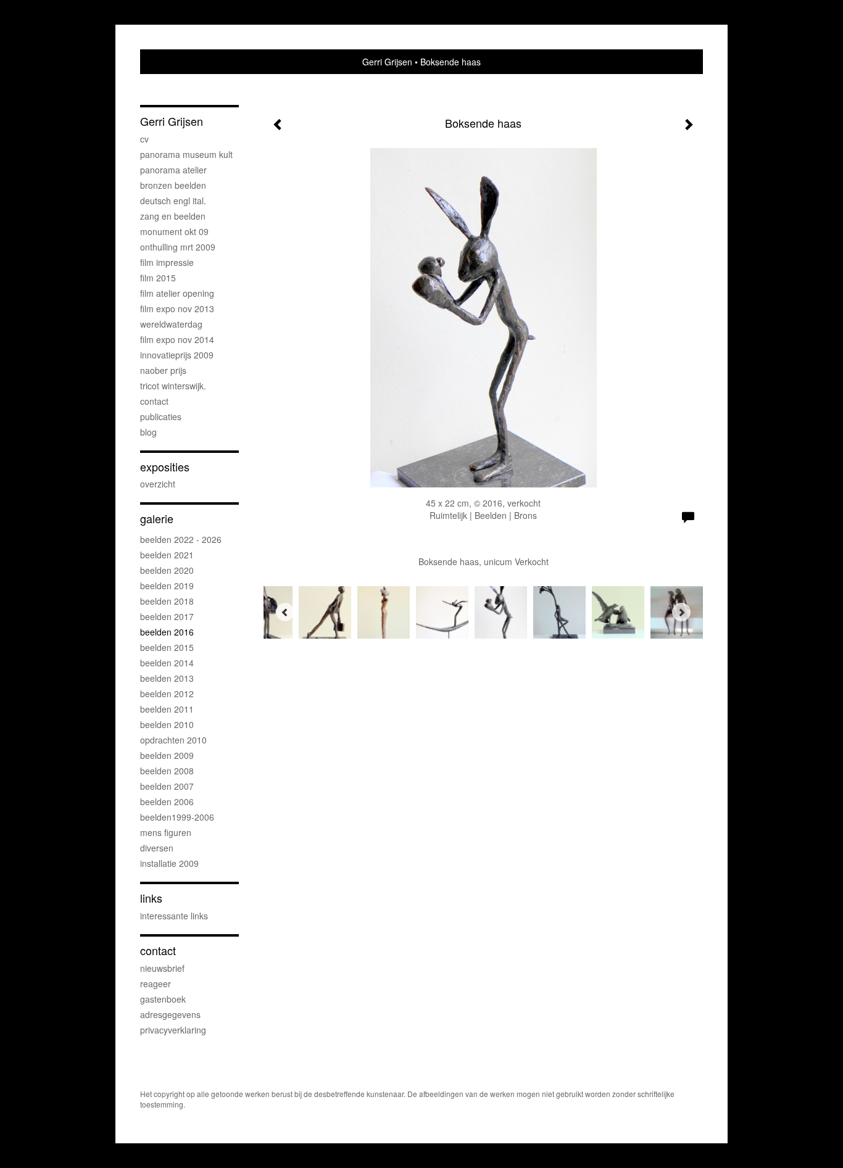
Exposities (164, 466)
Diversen (156, 848)
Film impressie (167, 262)
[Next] (681, 612)
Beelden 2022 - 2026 (181, 539)
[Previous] (285, 612)
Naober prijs (163, 370)
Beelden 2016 (167, 632)
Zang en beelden (173, 216)
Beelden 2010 (167, 724)
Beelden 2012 (167, 693)
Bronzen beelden (173, 185)
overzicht (157, 484)
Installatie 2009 (169, 863)
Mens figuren (165, 832)
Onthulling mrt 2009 (177, 247)
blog (148, 432)
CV (144, 139)
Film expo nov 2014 (177, 339)
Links (151, 898)
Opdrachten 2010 (173, 740)
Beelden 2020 (167, 570)
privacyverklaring (173, 1030)
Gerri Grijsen (387, 62)
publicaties (160, 416)
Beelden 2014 (167, 662)
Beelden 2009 (167, 755)
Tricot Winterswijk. (173, 385)
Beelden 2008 (167, 770)
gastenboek (163, 999)
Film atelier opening (177, 293)
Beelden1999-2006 (177, 817)
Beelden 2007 (167, 786)
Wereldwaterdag (171, 324)
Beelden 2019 (167, 585)
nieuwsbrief (162, 968)
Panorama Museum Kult (186, 154)
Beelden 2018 (167, 601)
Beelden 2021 (167, 555)
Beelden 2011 (167, 709)
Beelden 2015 (167, 647)
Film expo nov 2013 (177, 308)
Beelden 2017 (167, 616)
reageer (155, 983)
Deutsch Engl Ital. (173, 200)
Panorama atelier (173, 170)
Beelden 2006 (167, 801)
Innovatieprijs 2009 (177, 355)
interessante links (174, 915)
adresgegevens (170, 1014)
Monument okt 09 (174, 231)
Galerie (156, 518)
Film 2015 (158, 277)
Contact (154, 401)
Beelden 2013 (167, 678)
